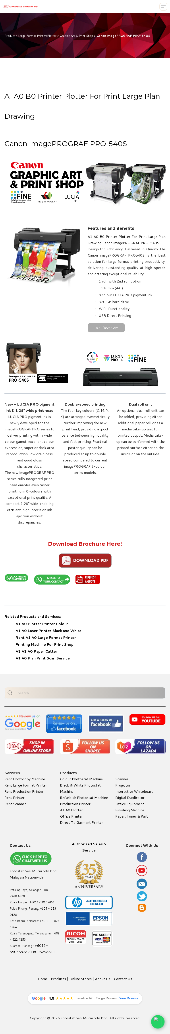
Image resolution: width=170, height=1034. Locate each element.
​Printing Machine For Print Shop (44, 644)
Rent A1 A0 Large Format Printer (45, 637)
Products (58, 978)
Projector (123, 785)
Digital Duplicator (130, 797)
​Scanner (121, 778)
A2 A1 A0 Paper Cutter (36, 651)
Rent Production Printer (24, 791)
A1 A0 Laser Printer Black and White (48, 630)
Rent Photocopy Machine (24, 778)
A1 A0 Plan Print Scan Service (42, 658)
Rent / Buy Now (106, 327)
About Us (102, 978)
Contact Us (123, 978)
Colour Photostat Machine (81, 778)
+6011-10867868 (41, 902)
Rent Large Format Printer (25, 785)
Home (43, 978)
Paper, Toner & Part (131, 816)
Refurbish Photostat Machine (84, 797)
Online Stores (80, 978)
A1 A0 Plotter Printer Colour (41, 623)
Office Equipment (129, 803)
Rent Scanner (15, 803)
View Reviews (128, 998)
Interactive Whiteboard (134, 791)
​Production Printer (75, 803)
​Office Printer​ (71, 816)
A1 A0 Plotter (71, 809)
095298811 (45, 951)
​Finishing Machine (129, 809)
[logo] (20, 7)
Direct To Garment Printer (81, 822)
